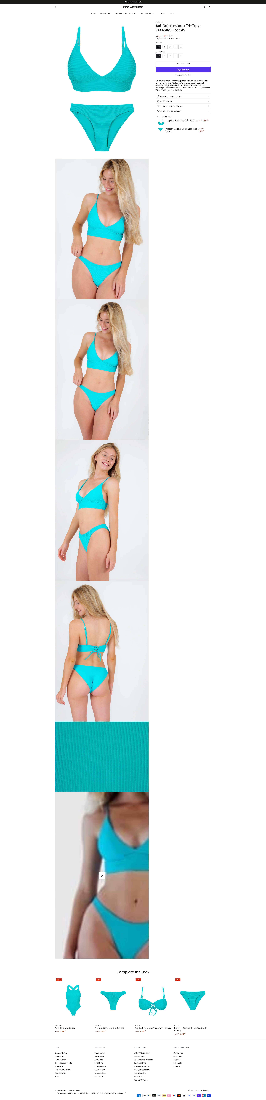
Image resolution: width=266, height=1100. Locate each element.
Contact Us (178, 1053)
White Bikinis (100, 1056)
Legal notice (121, 1093)
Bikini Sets (59, 1066)
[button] (56, 7)
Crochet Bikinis (140, 1063)
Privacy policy (72, 1093)
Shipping (159, 38)
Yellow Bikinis (100, 1070)
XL (181, 47)
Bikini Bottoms (60, 1060)
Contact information (109, 1093)
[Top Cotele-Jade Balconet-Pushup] (153, 1000)
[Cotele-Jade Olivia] (73, 1000)
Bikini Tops (59, 1056)
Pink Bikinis (99, 1063)
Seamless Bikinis (140, 1056)
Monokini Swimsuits (142, 1070)
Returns (177, 1066)
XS (159, 47)
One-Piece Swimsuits (63, 1063)
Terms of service (83, 1093)
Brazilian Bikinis (61, 1053)
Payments (178, 1063)
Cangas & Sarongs (62, 1070)
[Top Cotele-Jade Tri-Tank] (161, 122)
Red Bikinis (99, 1060)
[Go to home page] (133, 7)
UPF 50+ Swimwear (142, 1053)
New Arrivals (60, 1073)
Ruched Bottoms (141, 1080)
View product (173, 124)
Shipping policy (96, 1093)
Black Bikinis (99, 1053)
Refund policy (61, 1093)
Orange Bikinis (100, 1066)
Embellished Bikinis (141, 1066)
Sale (56, 1076)
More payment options (183, 75)
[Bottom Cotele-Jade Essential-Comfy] (160, 130)
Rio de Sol (159, 22)
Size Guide (178, 1056)
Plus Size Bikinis (140, 1073)
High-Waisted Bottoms (143, 1060)
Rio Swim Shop (65, 1090)
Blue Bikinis (99, 1076)
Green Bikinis (100, 1073)
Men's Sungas (139, 1076)
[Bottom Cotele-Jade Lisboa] (113, 1000)
